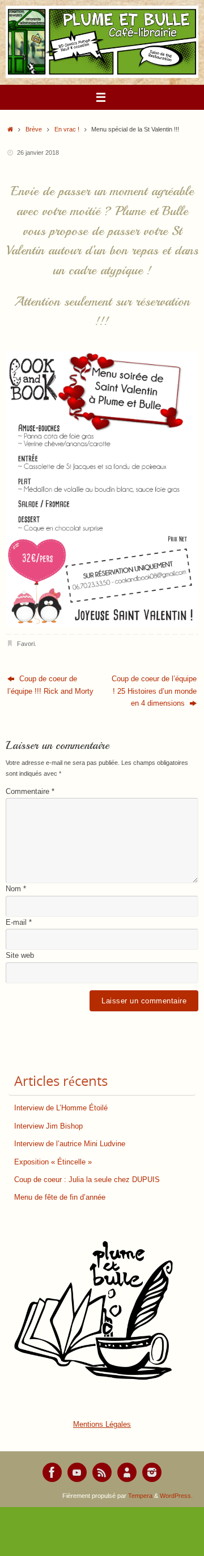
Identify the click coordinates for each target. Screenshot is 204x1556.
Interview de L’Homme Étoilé (61, 1108)
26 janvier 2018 (38, 152)
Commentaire (30, 792)
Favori (26, 643)
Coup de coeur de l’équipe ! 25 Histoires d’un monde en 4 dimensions (154, 691)
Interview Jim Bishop (48, 1126)
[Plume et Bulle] (52, 1472)
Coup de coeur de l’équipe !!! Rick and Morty (50, 685)
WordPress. (176, 1495)
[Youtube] (77, 1472)
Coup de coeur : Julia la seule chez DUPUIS (87, 1180)
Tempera (140, 1495)
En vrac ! (66, 129)
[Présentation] (127, 1472)
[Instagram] (152, 1472)
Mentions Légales (102, 1425)
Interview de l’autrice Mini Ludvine (69, 1144)
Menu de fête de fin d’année (59, 1197)
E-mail (19, 923)
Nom (16, 889)
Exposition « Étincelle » (53, 1162)
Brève (34, 129)
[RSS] (102, 1472)
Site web (20, 956)
